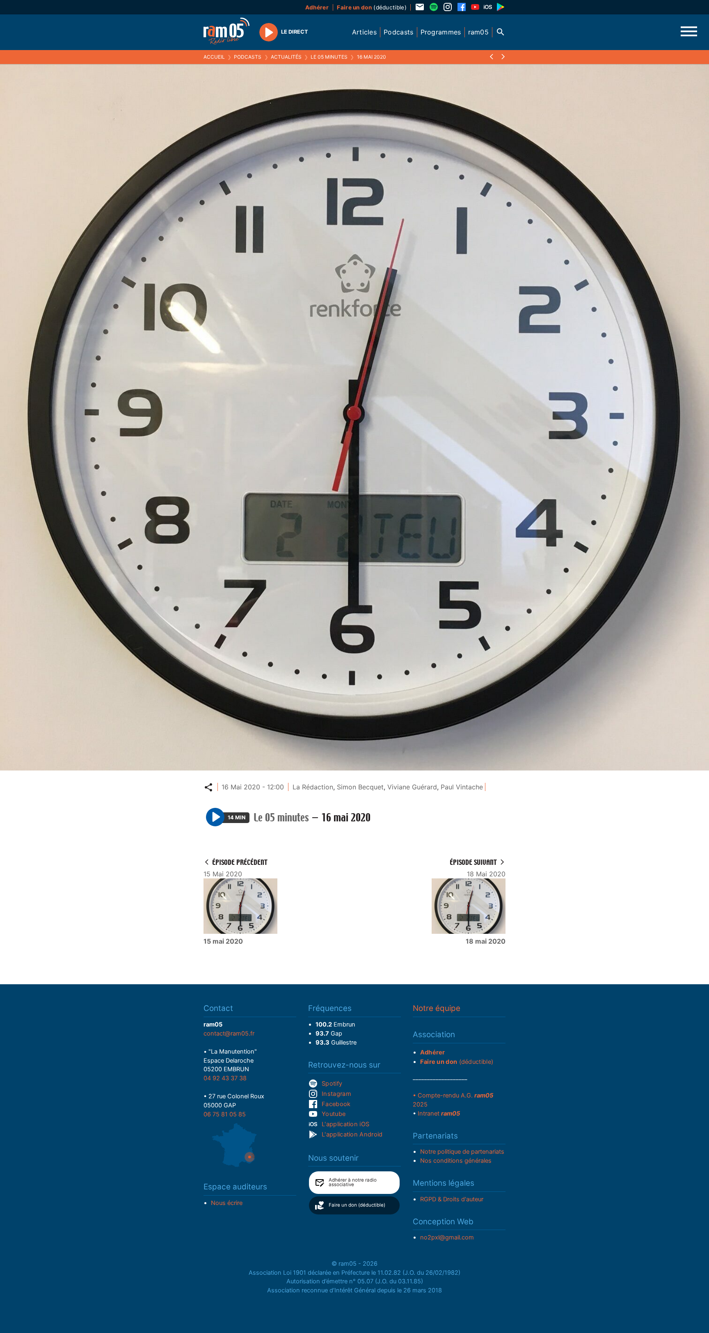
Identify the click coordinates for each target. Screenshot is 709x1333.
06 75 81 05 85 (225, 1114)
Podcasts (247, 57)
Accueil (214, 57)
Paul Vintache (462, 787)
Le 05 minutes (329, 57)
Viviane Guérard (412, 787)
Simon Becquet (360, 787)
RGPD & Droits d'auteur (451, 1199)
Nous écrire (226, 1203)
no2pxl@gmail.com (447, 1237)
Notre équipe (436, 1008)
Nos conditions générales (456, 1160)
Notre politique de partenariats (462, 1151)
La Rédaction (313, 787)
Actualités (286, 57)
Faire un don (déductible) (357, 1205)
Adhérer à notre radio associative (353, 1182)
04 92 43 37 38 (225, 1078)
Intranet (439, 1113)
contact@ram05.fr (229, 1033)
